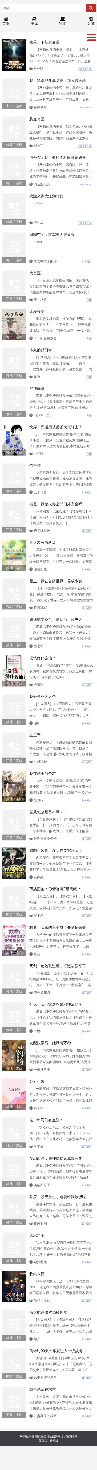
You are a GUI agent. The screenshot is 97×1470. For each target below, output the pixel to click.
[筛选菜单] (91, 37)
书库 (34, 23)
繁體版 (54, 1440)
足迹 (91, 23)
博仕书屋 (28, 1436)
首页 (5, 23)
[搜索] (91, 8)
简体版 (43, 1440)
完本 (62, 23)
